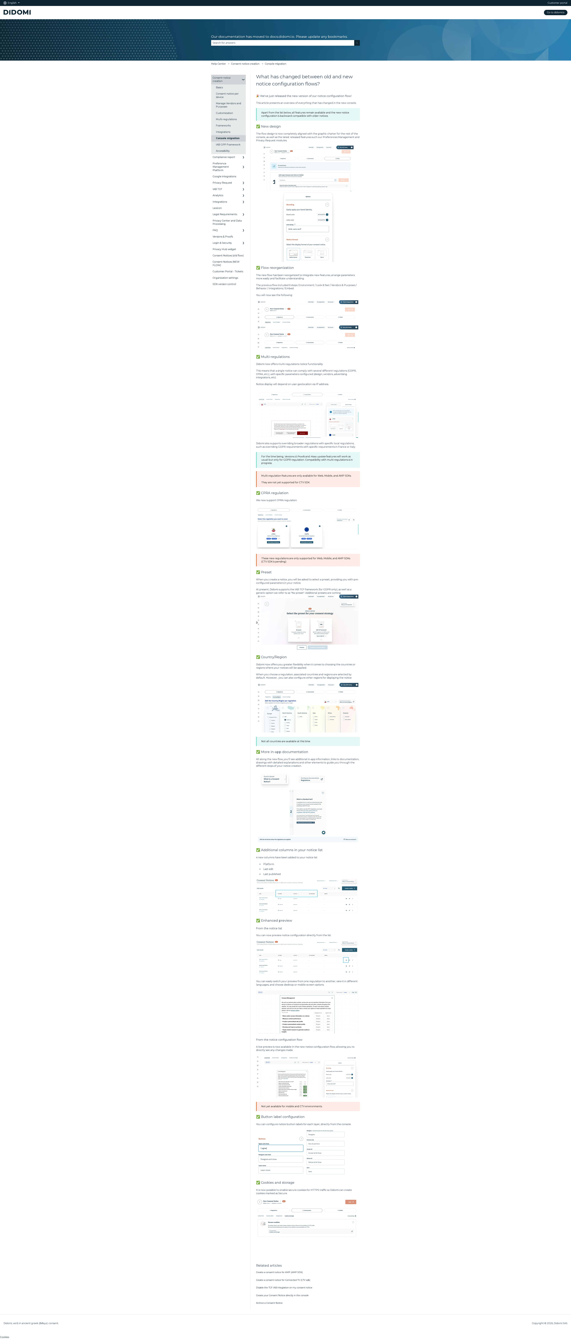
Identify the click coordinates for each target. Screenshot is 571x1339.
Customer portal (557, 2)
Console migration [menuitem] (228, 138)
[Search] (357, 43)
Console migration (275, 63)
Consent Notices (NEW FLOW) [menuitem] (226, 263)
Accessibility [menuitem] (223, 150)
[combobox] (282, 43)
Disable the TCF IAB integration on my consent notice (284, 1287)
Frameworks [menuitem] (223, 125)
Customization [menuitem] (224, 113)
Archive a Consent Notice (269, 1303)
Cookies (4, 1337)
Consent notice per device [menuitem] (227, 95)
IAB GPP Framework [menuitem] (228, 144)
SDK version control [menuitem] (224, 284)
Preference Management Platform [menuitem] (221, 167)
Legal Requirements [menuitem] (225, 214)
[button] (243, 78)
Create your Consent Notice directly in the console (282, 1295)
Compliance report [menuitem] (224, 157)
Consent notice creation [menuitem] (222, 79)
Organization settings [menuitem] (225, 277)
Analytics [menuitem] (218, 195)
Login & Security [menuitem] (222, 242)
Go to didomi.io (555, 12)
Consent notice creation (245, 63)
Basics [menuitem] (219, 87)
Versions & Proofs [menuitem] (223, 236)
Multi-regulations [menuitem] (226, 119)
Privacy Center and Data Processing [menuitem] (227, 222)
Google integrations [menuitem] (224, 176)
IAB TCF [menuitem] (217, 189)
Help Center (218, 63)
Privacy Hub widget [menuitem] (224, 249)
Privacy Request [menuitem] (222, 182)
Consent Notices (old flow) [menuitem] (228, 255)
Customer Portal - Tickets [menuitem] (228, 271)
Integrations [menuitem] (223, 132)
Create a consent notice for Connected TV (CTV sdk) (283, 1280)
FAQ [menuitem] (215, 230)
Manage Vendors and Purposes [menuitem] (228, 105)
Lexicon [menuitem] (217, 208)
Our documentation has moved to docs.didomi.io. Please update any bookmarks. (279, 37)
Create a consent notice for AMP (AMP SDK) (279, 1272)
